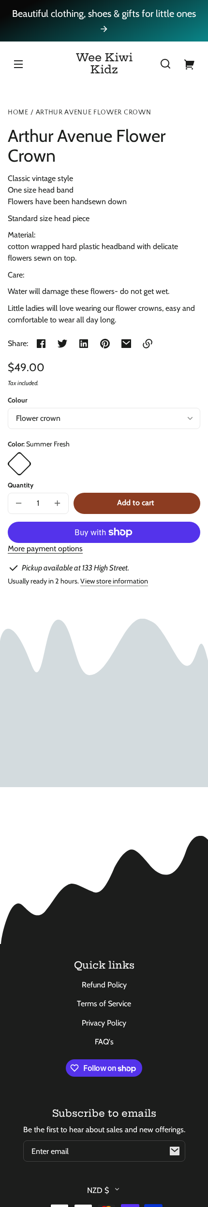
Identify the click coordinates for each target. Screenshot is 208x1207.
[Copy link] (147, 343)
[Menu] (18, 63)
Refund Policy (104, 984)
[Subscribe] (174, 1151)
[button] (165, 63)
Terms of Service (104, 1003)
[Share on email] (126, 343)
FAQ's (104, 1041)
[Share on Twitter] (62, 343)
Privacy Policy (104, 1022)
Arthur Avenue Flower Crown (93, 112)
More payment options (45, 548)
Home (18, 112)
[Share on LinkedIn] (83, 343)
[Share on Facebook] (41, 343)
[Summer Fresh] (19, 463)
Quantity (20, 485)
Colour (17, 400)
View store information (114, 581)
